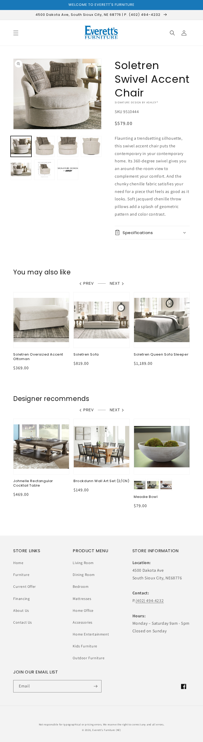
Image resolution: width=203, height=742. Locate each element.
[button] (16, 33)
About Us (21, 610)
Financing (21, 598)
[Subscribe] (95, 686)
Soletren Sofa (86, 354)
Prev (88, 283)
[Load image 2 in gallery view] (44, 146)
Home (18, 562)
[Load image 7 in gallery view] (67, 169)
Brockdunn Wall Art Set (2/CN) (101, 481)
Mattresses (82, 598)
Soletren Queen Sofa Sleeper (161, 354)
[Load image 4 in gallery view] (91, 146)
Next (115, 283)
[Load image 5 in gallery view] (21, 169)
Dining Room (84, 574)
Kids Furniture (85, 646)
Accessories (83, 622)
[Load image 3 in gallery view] (67, 146)
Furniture (21, 574)
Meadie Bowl (146, 497)
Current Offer (24, 586)
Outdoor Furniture (88, 658)
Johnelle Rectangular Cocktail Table (33, 483)
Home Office (83, 610)
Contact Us (22, 622)
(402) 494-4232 (150, 600)
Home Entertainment (91, 634)
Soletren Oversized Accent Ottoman (38, 356)
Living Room (83, 562)
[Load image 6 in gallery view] (44, 169)
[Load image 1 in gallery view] (21, 146)
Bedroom (81, 586)
